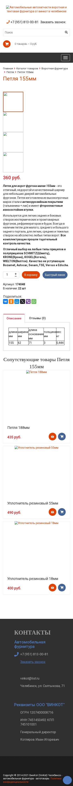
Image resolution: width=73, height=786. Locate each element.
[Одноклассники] (11, 301)
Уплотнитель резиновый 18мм (32, 578)
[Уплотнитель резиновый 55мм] (36, 448)
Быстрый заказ (55, 274)
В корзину (31, 274)
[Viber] (28, 301)
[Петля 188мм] (36, 372)
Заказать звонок (52, 22)
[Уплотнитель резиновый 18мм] (36, 523)
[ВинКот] (36, 7)
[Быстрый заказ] (62, 436)
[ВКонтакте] (5, 301)
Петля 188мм (18, 427)
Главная (8, 68)
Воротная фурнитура (55, 68)
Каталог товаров (27, 68)
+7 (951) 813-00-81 (24, 22)
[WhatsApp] (33, 301)
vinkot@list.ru (29, 678)
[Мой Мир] (16, 301)
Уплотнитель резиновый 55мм (32, 503)
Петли (10, 72)
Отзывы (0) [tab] (37, 318)
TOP (66, 779)
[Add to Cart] (52, 436)
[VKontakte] (25, 767)
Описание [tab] (13, 318)
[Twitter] (16, 767)
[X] (22, 301)
